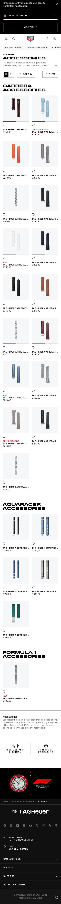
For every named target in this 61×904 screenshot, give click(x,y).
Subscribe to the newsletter (21, 839)
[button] (47, 38)
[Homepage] (30, 39)
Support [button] (9, 876)
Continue (41, 27)
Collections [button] (12, 859)
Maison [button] (8, 868)
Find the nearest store (18, 848)
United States (16, 15)
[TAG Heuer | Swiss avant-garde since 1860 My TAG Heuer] (30, 812)
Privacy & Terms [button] (14, 885)
